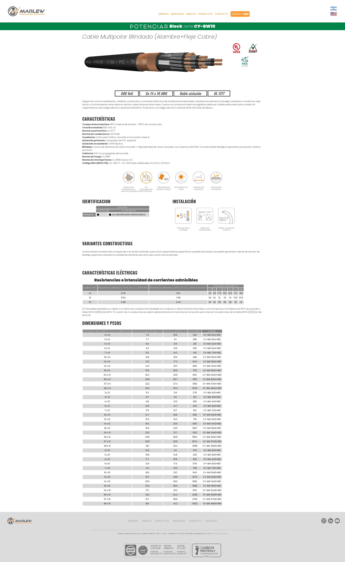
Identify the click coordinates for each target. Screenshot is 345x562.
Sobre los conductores (205, 229)
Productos (205, 13)
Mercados (177, 13)
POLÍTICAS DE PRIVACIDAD (219, 534)
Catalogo (211, 521)
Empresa (163, 13)
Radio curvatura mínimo (226, 229)
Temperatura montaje (183, 229)
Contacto (221, 13)
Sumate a (240, 13)
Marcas (191, 13)
